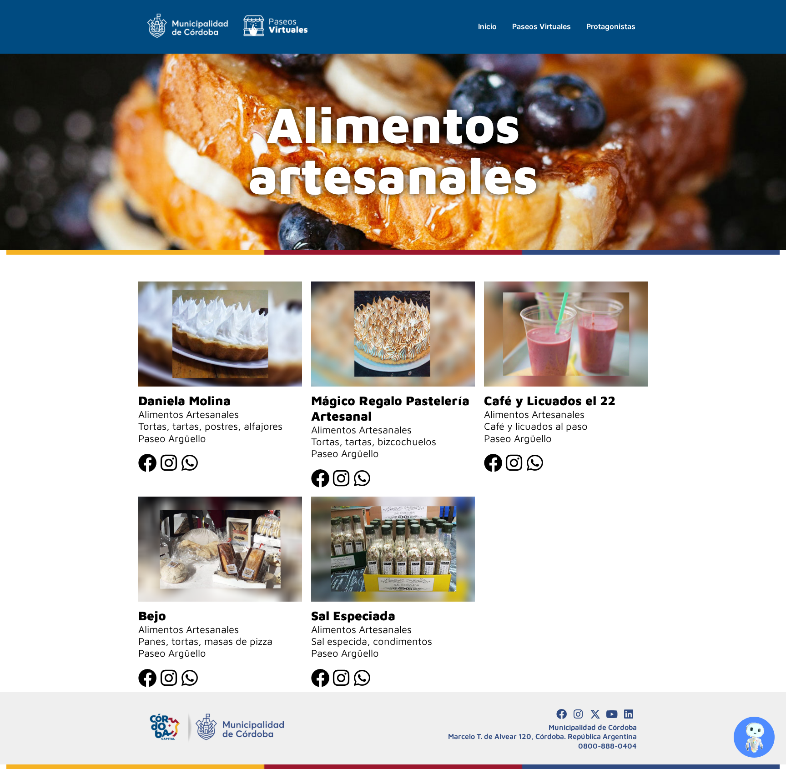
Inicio (487, 26)
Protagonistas (610, 26)
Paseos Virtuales (541, 26)
